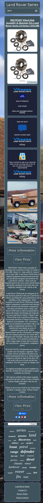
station (12, 431)
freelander (12, 436)
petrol (23, 447)
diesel (30, 459)
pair (22, 443)
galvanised (32, 448)
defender (27, 451)
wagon (22, 460)
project (29, 443)
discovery (25, 439)
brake (9, 440)
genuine (22, 435)
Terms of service (22, 498)
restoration (31, 431)
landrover (14, 467)
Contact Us (22, 490)
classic (24, 468)
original (30, 456)
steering (29, 473)
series (21, 430)
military (15, 443)
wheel (28, 463)
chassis (18, 463)
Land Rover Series (22, 486)
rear (26, 477)
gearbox (13, 460)
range (14, 452)
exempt (32, 467)
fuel (35, 472)
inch (34, 440)
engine (10, 473)
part (15, 440)
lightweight (14, 456)
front (13, 447)
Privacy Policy (22, 494)
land (32, 435)
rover (19, 471)
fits (18, 476)
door (22, 455)
